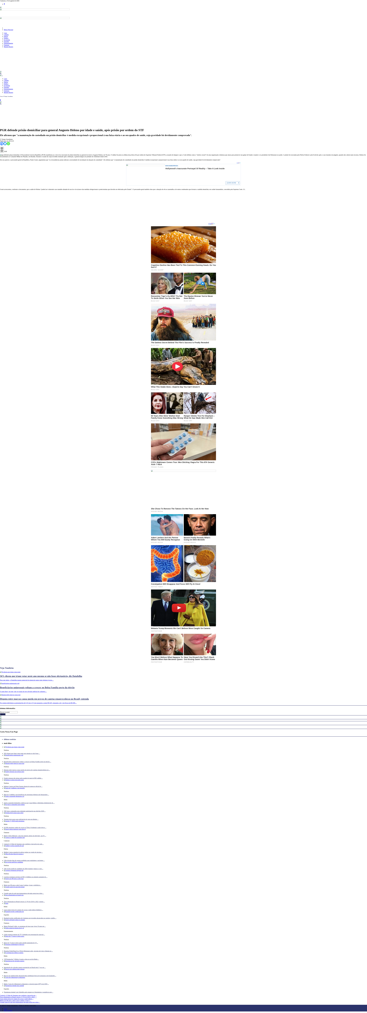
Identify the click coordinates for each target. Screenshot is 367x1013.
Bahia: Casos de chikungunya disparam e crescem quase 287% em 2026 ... (26, 984)
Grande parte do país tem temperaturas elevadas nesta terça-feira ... (24, 893)
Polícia (6, 36)
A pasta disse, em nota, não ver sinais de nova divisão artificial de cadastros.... (23, 691)
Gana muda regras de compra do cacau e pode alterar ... (16, 999)
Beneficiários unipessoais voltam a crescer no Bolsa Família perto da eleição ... (27, 762)
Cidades (6, 35)
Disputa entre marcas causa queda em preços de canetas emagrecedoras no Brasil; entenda (44, 699)
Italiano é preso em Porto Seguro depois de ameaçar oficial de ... (23, 786)
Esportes (6, 41)
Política (6, 38)
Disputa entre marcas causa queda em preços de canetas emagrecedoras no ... (27, 770)
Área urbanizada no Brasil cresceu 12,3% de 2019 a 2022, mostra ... (24, 901)
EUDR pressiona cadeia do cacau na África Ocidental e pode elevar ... (25, 827)
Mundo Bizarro (8, 47)
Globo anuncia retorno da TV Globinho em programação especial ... (24, 934)
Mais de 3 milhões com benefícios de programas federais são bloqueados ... (26, 794)
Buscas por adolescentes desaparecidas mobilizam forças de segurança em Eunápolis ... (30, 976)
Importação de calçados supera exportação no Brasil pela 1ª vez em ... (25, 967)
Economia (7, 40)
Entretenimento (8, 43)
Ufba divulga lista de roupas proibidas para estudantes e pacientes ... (24, 860)
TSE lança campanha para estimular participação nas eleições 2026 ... (25, 811)
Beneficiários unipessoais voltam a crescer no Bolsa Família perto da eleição (37, 687)
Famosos (6, 45)
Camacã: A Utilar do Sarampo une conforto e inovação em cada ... (24, 844)
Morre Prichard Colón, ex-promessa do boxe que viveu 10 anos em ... (25, 926)
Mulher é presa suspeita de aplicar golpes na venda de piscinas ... (23, 852)
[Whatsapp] (8, 143)
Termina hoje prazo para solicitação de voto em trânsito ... (21, 819)
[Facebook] (1, 143)
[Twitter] (5, 143)
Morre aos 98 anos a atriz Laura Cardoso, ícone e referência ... (22, 885)
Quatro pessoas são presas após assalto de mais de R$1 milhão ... (23, 778)
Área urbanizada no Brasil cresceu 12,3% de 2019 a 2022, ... (18, 997)
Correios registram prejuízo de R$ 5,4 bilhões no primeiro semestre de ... (25, 877)
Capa (5, 33)
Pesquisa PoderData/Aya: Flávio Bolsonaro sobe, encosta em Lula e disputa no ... (28, 951)
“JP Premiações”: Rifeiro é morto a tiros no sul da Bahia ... (21, 959)
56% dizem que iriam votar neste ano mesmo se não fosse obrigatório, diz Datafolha (41, 676)
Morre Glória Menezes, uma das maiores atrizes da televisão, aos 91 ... (25, 836)
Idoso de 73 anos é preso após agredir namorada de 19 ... (21, 943)
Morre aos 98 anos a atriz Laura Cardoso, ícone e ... (15, 1000)
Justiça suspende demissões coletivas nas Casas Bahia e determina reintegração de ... (29, 803)
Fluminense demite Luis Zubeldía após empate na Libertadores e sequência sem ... (28, 992)
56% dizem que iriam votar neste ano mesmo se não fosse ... (22, 753)
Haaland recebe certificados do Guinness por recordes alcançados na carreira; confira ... (30, 918)
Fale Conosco (8, 1010)
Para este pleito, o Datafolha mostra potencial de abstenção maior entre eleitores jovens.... (27, 680)
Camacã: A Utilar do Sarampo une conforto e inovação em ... (18, 995)
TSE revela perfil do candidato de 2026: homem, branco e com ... (23, 869)
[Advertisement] (183, 53)
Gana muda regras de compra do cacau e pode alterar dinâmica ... (23, 910)
